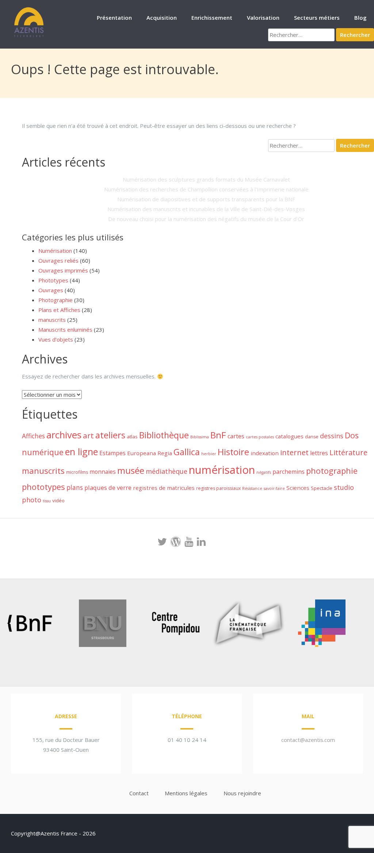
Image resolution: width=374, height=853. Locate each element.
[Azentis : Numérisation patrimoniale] (29, 36)
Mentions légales (186, 793)
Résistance (252, 488)
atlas (132, 436)
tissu (47, 500)
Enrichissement (211, 17)
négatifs (263, 472)
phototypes (43, 486)
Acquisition (161, 17)
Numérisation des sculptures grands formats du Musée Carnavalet (206, 179)
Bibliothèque (164, 435)
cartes (236, 436)
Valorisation (263, 17)
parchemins (288, 472)
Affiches (33, 435)
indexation (265, 453)
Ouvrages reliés (58, 260)
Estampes (112, 453)
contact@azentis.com (308, 739)
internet (294, 452)
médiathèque (166, 471)
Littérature (348, 452)
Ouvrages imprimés (63, 270)
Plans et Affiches (59, 309)
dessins (331, 435)
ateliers (110, 435)
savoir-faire (274, 488)
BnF (218, 435)
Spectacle (321, 488)
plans (74, 487)
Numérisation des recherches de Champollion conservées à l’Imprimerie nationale (206, 189)
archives (63, 435)
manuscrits (52, 319)
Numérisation (55, 250)
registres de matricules (164, 487)
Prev (17, 625)
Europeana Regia (149, 453)
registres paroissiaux (218, 488)
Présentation (114, 17)
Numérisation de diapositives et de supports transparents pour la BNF (206, 199)
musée (130, 470)
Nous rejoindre (242, 793)
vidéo (58, 500)
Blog (360, 17)
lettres (319, 453)
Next (346, 625)
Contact (139, 793)
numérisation (222, 469)
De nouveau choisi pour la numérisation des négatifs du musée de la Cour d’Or (206, 218)
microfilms (77, 472)
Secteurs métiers (317, 17)
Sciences (297, 487)
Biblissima (199, 436)
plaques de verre (107, 487)
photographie (332, 470)
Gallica (186, 452)
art (88, 435)
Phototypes (53, 280)
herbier (208, 453)
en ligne (81, 451)
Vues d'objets (55, 339)
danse (311, 437)
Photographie (55, 300)
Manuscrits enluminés (65, 329)
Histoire (233, 452)
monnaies (102, 472)
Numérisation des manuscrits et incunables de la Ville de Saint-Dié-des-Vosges (206, 209)
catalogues (289, 436)
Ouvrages (50, 290)
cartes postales (260, 436)
